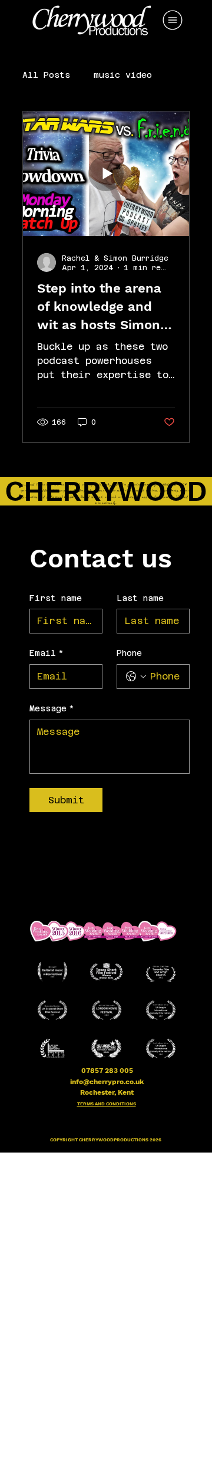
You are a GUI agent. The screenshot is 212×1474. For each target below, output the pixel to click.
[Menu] (173, 20)
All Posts (46, 75)
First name (55, 598)
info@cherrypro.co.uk (107, 1082)
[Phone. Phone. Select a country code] (136, 676)
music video (123, 75)
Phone (129, 653)
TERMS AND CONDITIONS (106, 1104)
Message (51, 708)
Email (46, 653)
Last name (140, 598)
